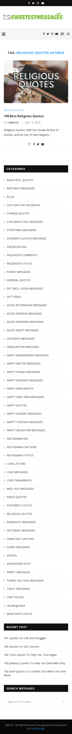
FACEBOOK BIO (17, 247)
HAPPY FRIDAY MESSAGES (23, 372)
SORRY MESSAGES (18, 547)
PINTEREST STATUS (19, 505)
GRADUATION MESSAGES (23, 347)
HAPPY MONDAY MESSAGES (25, 380)
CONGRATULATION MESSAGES (26, 238)
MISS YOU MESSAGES (20, 489)
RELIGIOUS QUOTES (14, 110)
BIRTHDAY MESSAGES (21, 188)
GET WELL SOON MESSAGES (25, 288)
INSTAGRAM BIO (17, 438)
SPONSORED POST (19, 564)
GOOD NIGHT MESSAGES (23, 330)
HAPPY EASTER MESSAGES (24, 363)
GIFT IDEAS (14, 297)
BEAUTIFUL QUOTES (20, 180)
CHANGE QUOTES (18, 213)
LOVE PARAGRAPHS (19, 480)
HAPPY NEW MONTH (20, 388)
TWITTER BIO (15, 597)
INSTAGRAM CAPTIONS (22, 447)
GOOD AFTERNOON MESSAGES (27, 305)
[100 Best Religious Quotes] (36, 81)
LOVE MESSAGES (17, 472)
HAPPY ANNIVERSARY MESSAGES (28, 355)
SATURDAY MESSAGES (21, 530)
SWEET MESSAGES (18, 572)
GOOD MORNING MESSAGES (25, 322)
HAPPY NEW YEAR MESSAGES (25, 397)
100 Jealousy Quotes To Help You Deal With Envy (34, 663)
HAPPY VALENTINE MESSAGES (26, 430)
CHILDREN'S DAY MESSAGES (25, 222)
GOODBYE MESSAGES (21, 338)
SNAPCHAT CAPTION (20, 539)
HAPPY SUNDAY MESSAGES (24, 413)
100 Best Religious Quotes (24, 116)
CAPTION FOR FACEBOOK (23, 205)
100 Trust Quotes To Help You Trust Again (30, 655)
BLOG (10, 197)
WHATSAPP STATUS (19, 614)
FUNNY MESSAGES (19, 272)
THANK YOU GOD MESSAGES (25, 580)
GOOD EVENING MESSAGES (24, 313)
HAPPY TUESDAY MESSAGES (25, 422)
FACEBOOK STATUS (19, 263)
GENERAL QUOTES (19, 280)
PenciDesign (38, 728)
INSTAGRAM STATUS (20, 455)
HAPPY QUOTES (17, 405)
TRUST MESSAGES (18, 589)
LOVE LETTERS (16, 463)
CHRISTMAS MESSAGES (21, 230)
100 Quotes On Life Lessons (21, 646)
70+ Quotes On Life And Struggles (25, 638)
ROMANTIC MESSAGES (21, 522)
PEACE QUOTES (17, 497)
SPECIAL (12, 555)
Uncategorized (16, 605)
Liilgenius (13, 122)
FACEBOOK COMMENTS (22, 255)
